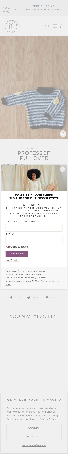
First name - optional (22, 222)
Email (10, 234)
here (34, 281)
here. (8, 284)
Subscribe (17, 254)
